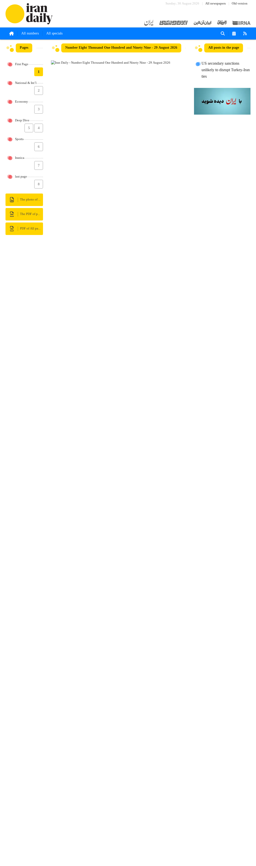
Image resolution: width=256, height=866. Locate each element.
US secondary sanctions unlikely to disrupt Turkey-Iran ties (226, 70)
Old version (240, 3)
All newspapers (215, 3)
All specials (54, 33)
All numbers (30, 33)
